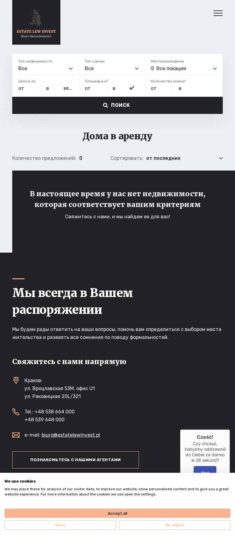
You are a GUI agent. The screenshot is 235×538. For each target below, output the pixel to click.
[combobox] (45, 68)
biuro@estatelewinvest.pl (71, 435)
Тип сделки (95, 61)
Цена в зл (26, 81)
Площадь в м (96, 81)
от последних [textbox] (163, 158)
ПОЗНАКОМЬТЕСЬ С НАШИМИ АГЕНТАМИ (75, 459)
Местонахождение (167, 61)
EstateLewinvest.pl (36, 22)
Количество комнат (168, 81)
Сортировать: (126, 158)
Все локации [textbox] (171, 68)
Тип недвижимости (35, 61)
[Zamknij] (230, 429)
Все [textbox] (22, 68)
